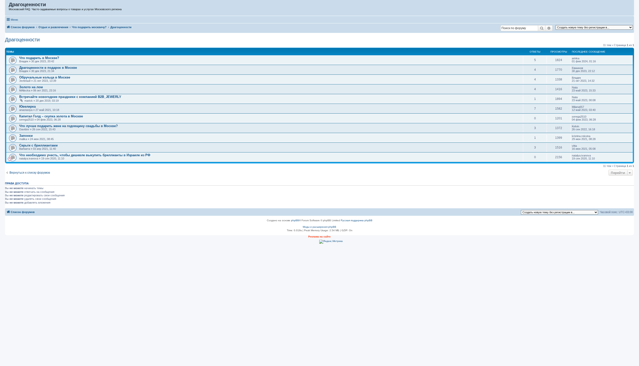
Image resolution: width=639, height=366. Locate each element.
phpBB (295, 220)
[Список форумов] (7, 5)
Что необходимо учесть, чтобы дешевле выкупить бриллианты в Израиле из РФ (84, 155)
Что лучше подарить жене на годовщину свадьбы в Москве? (68, 126)
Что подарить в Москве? (39, 58)
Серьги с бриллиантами (38, 145)
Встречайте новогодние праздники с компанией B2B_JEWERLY (70, 97)
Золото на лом (31, 87)
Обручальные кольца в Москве (44, 77)
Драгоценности (22, 39)
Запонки (26, 136)
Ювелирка (27, 106)
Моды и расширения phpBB (319, 226)
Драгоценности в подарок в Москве (48, 68)
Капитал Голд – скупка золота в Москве (51, 116)
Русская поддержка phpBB (356, 220)
